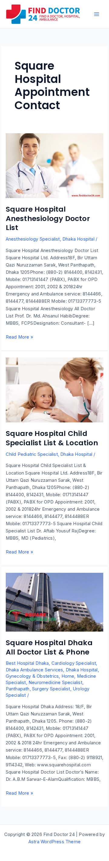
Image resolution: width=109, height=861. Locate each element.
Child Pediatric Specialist (32, 454)
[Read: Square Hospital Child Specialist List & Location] (55, 390)
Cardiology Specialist (73, 663)
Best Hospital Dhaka (27, 663)
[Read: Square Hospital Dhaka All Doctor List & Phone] (55, 601)
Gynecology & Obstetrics (32, 676)
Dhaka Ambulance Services (34, 670)
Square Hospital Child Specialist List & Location (52, 438)
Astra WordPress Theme (54, 841)
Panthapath (18, 689)
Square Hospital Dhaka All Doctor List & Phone (49, 647)
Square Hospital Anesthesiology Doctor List (48, 218)
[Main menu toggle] (96, 14)
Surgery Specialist (51, 689)
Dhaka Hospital (78, 239)
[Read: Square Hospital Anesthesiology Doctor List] (55, 165)
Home (67, 676)
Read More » (19, 337)
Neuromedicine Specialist (55, 682)
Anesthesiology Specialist (33, 239)
